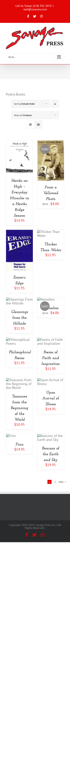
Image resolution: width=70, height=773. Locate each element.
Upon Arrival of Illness (50, 398)
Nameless (51, 308)
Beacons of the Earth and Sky (50, 454)
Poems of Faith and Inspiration (50, 358)
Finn (20, 444)
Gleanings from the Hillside (19, 318)
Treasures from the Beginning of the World (19, 408)
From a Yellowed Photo (50, 193)
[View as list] (38, 124)
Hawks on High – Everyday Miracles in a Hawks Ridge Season (19, 198)
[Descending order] (55, 104)
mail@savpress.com (35, 9)
